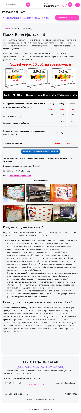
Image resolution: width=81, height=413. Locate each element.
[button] (70, 4)
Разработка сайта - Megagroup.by (40, 409)
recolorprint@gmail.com (20, 175)
